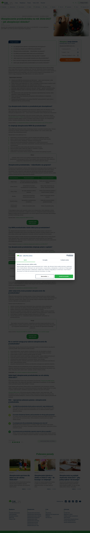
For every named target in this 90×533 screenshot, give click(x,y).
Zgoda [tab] (25, 260)
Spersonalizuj (44, 276)
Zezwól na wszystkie (64, 276)
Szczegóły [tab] (45, 260)
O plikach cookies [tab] (65, 260)
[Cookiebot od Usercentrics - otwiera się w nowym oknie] (67, 256)
